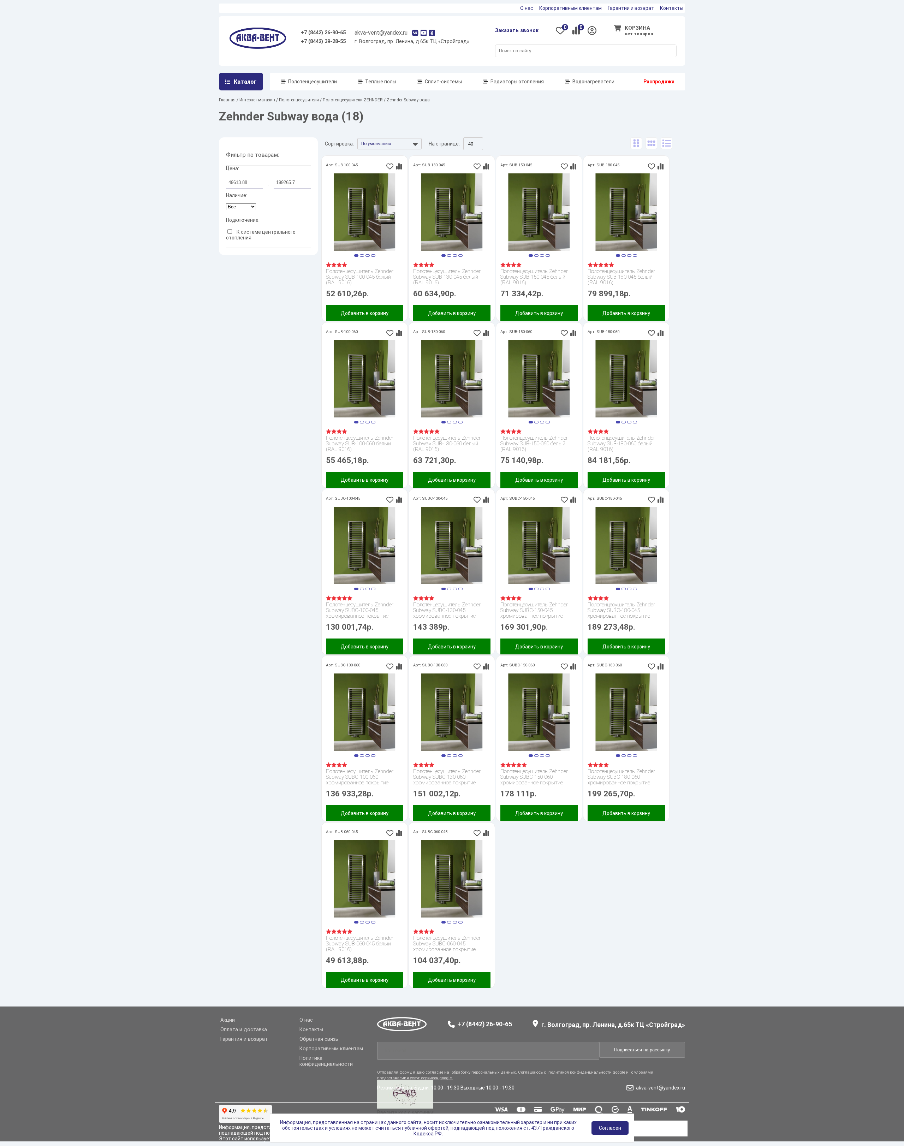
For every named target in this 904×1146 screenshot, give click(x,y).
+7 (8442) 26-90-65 (323, 33)
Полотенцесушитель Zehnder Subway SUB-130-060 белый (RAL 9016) (447, 443)
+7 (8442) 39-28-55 (323, 41)
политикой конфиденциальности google (586, 1072)
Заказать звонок (517, 31)
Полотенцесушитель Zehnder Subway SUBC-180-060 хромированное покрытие (621, 776)
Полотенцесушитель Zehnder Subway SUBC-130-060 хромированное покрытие (447, 776)
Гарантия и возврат (244, 1039)
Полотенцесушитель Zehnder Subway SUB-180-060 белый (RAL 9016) (621, 443)
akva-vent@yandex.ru (381, 32)
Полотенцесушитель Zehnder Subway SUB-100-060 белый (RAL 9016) (359, 443)
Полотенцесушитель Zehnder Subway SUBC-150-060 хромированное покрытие (534, 776)
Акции (227, 1020)
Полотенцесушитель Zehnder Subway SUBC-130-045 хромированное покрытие (447, 610)
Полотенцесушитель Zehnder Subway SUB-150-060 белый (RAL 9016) (534, 443)
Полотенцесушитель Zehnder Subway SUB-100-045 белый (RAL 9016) (359, 276)
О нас (526, 8)
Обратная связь (318, 1039)
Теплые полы (380, 81)
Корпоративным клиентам (570, 8)
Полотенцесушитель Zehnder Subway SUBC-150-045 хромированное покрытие (534, 610)
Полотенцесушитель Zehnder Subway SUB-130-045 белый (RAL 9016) (447, 276)
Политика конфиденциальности (326, 1061)
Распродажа (658, 81)
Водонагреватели (593, 81)
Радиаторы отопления (517, 81)
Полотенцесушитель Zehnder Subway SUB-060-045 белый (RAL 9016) (359, 943)
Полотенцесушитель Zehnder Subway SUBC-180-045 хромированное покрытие (621, 610)
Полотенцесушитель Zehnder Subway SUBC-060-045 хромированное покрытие (447, 943)
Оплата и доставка (243, 1030)
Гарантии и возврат (631, 8)
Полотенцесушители (312, 81)
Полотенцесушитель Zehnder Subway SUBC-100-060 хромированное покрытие (359, 776)
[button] (356, 255)
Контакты (671, 8)
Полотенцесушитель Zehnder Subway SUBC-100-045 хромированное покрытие (359, 610)
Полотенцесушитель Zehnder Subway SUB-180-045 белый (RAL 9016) (621, 276)
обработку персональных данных (484, 1072)
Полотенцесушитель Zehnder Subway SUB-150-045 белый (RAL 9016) (534, 276)
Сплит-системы (443, 81)
